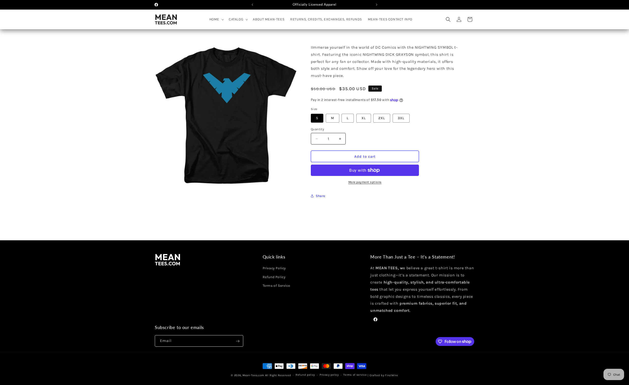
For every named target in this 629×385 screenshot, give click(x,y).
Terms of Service (276, 286)
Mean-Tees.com (253, 375)
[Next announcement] (376, 4)
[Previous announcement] (252, 4)
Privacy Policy (274, 268)
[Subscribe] (237, 341)
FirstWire (391, 375)
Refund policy (305, 374)
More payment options (365, 182)
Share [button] (320, 196)
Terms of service (355, 374)
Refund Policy (274, 277)
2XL (381, 118)
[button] (216, 19)
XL (363, 118)
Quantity (317, 129)
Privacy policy (329, 374)
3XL (401, 118)
